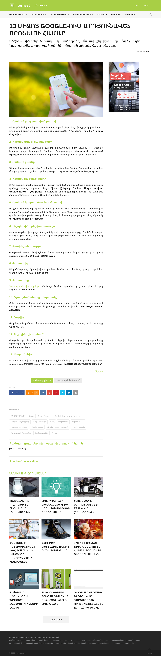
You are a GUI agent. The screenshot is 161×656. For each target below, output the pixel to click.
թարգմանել (63, 421)
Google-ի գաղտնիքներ (20, 421)
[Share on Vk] (43, 392)
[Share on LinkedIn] (69, 392)
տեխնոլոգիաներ (41, 433)
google (31, 416)
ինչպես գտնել (78, 421)
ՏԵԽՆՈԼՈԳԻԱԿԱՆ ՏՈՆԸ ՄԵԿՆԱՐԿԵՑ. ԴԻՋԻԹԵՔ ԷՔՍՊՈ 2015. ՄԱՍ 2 (55, 598)
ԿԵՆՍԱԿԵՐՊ (37, 14)
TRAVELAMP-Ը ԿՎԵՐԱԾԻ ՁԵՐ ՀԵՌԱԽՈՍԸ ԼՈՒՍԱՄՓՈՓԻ (19, 506)
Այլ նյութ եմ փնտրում (69, 380)
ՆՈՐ (137, 5)
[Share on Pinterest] (56, 392)
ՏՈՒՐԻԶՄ (130, 14)
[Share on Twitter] (62, 392)
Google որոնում (44, 416)
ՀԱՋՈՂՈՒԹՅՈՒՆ (58, 14)
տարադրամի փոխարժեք (21, 433)
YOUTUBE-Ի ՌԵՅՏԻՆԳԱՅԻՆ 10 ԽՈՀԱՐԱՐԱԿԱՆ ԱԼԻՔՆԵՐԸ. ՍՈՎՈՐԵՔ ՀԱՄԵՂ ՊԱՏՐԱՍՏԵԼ (22, 552)
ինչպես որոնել (37, 427)
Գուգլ (52, 421)
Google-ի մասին (39, 421)
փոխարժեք (57, 433)
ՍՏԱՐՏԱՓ (102, 14)
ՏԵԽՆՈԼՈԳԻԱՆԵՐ (82, 14)
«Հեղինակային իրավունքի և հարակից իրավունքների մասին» (45, 640)
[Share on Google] (49, 392)
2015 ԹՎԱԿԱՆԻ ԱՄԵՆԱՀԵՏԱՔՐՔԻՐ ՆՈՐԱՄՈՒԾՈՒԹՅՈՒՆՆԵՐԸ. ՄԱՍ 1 (56, 506)
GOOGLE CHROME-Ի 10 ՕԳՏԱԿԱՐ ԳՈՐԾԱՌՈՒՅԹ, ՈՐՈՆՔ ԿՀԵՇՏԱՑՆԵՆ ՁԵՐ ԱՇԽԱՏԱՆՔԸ (88, 600)
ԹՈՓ (146, 5)
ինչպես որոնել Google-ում (57, 427)
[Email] (75, 392)
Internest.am (14, 637)
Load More (56, 619)
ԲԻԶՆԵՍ (115, 14)
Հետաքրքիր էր (43, 380)
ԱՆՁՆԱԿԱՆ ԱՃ (17, 14)
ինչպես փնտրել (78, 427)
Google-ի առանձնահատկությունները (69, 416)
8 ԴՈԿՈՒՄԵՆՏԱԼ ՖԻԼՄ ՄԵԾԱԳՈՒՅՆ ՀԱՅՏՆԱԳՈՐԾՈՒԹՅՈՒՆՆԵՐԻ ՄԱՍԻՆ (88, 548)
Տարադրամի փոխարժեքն (24, 286)
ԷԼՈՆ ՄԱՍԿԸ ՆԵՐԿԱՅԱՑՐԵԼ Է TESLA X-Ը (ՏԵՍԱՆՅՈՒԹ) (86, 506)
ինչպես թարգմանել (19, 427)
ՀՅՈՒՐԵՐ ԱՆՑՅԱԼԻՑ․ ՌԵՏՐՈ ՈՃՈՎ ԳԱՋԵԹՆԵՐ (55, 546)
